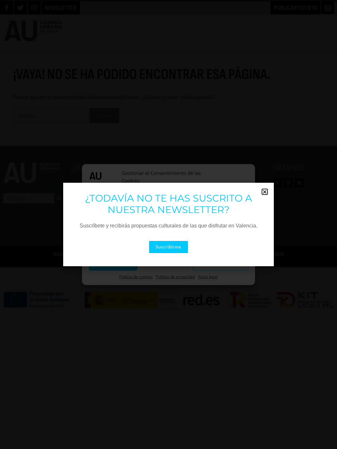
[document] (168, 224)
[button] (264, 191)
